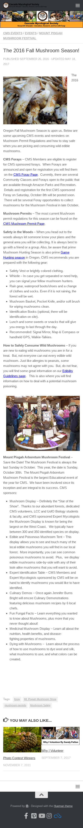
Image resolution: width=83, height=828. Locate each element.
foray (17, 699)
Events (31, 33)
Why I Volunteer (52, 750)
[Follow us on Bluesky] (57, 816)
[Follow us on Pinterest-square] (34, 816)
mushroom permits (15, 705)
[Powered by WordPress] (27, 806)
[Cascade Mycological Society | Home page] (33, 5)
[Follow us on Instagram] (49, 816)
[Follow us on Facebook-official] (26, 816)
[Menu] (77, 5)
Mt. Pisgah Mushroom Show (40, 699)
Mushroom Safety (40, 705)
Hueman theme (63, 806)
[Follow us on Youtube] (41, 816)
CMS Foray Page (25, 174)
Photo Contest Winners (19, 758)
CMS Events (12, 33)
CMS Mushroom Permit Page (23, 223)
